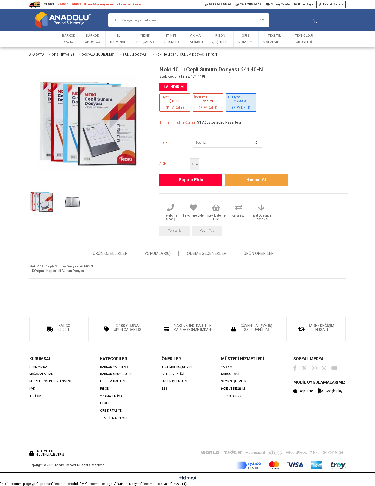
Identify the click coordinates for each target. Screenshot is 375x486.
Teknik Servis (332, 4)
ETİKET (105, 403)
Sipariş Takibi (280, 4)
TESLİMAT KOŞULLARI (177, 367)
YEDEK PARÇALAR (145, 39)
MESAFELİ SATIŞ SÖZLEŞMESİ (50, 381)
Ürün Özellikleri (110, 253)
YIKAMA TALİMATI (112, 396)
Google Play (334, 391)
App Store (306, 391)
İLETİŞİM (35, 396)
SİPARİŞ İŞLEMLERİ (234, 381)
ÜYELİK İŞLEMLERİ (174, 381)
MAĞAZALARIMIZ (41, 374)
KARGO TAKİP (230, 374)
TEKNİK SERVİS (231, 396)
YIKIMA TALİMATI (195, 39)
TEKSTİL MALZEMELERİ (274, 39)
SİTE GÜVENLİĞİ (173, 374)
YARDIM (226, 367)
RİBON (104, 388)
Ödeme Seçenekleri (207, 253)
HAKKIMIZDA (38, 367)
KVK (32, 388)
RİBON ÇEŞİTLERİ (220, 39)
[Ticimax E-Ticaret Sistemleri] (188, 478)
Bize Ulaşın (305, 4)
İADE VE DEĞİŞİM (233, 388)
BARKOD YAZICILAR (114, 367)
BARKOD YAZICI (69, 39)
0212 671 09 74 (219, 4)
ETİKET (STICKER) (171, 39)
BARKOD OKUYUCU (93, 39)
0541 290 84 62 (250, 4)
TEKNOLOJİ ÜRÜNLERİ (304, 39)
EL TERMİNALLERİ (112, 381)
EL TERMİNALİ (119, 39)
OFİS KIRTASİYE (246, 39)
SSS (164, 388)
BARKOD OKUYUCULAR (116, 374)
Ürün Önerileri (259, 253)
